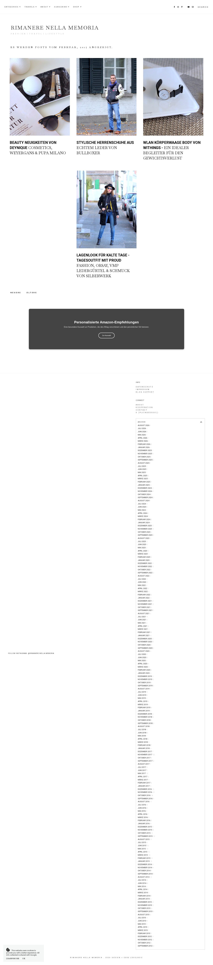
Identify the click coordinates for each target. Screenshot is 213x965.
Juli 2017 (143, 767)
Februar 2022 (145, 595)
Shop (76, 7)
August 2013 (144, 914)
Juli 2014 (143, 880)
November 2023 (146, 529)
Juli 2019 (143, 692)
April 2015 (144, 852)
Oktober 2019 (145, 682)
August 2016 (145, 801)
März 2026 (143, 441)
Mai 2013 (142, 924)
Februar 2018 (145, 745)
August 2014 (145, 877)
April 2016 (143, 814)
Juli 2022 (143, 579)
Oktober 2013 (145, 908)
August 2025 (144, 463)
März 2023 (143, 554)
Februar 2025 (145, 482)
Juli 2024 (143, 504)
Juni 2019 (143, 695)
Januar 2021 (144, 635)
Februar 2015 (145, 858)
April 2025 (143, 475)
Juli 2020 (143, 654)
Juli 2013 (143, 918)
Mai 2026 (142, 435)
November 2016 (146, 792)
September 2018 (146, 723)
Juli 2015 (143, 842)
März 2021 (143, 629)
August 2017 (144, 764)
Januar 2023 (144, 560)
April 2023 (143, 551)
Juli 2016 (143, 805)
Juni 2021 (143, 620)
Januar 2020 (144, 673)
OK (23, 958)
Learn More (12, 958)
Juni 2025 (143, 469)
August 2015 (145, 839)
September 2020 (146, 648)
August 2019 (144, 689)
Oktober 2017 (145, 758)
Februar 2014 (145, 896)
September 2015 (146, 836)
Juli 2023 (143, 541)
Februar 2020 (145, 670)
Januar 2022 (144, 598)
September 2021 (146, 610)
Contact (141, 410)
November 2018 (146, 717)
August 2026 (144, 425)
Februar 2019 (145, 707)
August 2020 (144, 651)
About (44, 7)
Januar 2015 (145, 861)
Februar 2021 (145, 632)
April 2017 (143, 776)
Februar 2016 (145, 820)
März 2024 (143, 516)
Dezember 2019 (145, 676)
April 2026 (143, 438)
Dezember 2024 (145, 488)
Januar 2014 (144, 899)
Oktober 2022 (145, 570)
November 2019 (146, 679)
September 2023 (146, 535)
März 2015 (144, 855)
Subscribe (60, 7)
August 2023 (144, 538)
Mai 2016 (142, 811)
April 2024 (143, 513)
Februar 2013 (145, 933)
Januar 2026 (144, 447)
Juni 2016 (143, 808)
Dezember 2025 (145, 450)
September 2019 (146, 686)
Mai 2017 (143, 773)
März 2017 (143, 780)
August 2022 (144, 576)
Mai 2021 (142, 623)
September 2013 (146, 911)
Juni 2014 (143, 883)
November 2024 (146, 491)
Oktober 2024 (145, 494)
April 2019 (143, 701)
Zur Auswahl (106, 335)
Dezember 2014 (145, 864)
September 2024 (146, 497)
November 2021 (146, 604)
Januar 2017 (144, 786)
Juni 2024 (143, 507)
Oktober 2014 (145, 870)
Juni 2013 (143, 921)
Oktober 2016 (145, 795)
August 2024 (144, 501)
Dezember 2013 (145, 902)
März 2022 (143, 591)
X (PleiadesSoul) (147, 413)
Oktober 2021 (145, 607)
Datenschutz (144, 387)
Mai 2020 (142, 660)
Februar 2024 (145, 519)
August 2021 (144, 613)
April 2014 (143, 889)
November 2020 (146, 642)
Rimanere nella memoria (55, 27)
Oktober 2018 (145, 720)
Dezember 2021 (145, 601)
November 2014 (146, 867)
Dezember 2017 (145, 751)
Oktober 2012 (145, 943)
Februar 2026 (145, 444)
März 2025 (143, 479)
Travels (29, 7)
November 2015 (146, 830)
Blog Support (145, 392)
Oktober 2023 (145, 532)
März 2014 (143, 892)
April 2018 (143, 739)
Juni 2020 (143, 657)
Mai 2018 (142, 736)
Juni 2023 (143, 544)
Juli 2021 (143, 617)
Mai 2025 (142, 472)
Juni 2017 (143, 770)
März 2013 (143, 930)
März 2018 (143, 742)
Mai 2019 (142, 698)
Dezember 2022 (145, 563)
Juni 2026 (143, 431)
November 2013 (146, 905)
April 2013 (143, 927)
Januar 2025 (144, 485)
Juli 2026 (143, 428)
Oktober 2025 (145, 457)
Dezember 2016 (146, 789)
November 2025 (146, 453)
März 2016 (143, 817)
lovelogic (136, 957)
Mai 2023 (142, 548)
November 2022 (146, 566)
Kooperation (144, 407)
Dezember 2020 (145, 639)
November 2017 (146, 754)
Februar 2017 (145, 783)
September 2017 (146, 761)
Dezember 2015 (145, 827)
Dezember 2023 (145, 526)
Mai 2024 (142, 510)
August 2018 (144, 726)
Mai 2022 (142, 585)
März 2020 (143, 667)
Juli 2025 (143, 466)
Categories (11, 7)
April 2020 (143, 664)
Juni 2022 (143, 582)
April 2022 (143, 588)
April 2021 (143, 626)
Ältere (32, 293)
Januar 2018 (144, 748)
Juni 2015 (143, 845)
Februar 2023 (145, 557)
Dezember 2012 (145, 936)
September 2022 (146, 573)
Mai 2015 (143, 849)
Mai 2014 (142, 886)
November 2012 (146, 940)
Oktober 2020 (145, 645)
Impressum (143, 389)
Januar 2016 (144, 823)
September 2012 (146, 946)
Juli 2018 (143, 729)
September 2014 (146, 874)
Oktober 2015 (145, 833)
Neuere (16, 293)
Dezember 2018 (145, 714)
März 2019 (143, 704)
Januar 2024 (144, 522)
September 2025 (146, 460)
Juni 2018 (143, 733)
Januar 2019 (144, 711)
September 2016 (146, 798)
